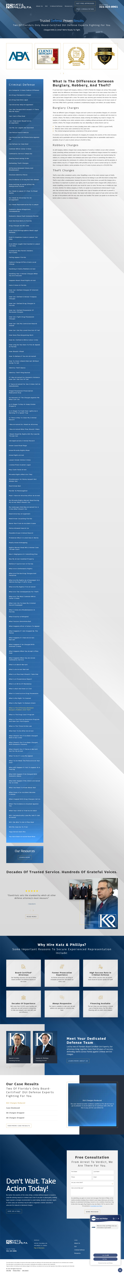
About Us (77, 1243)
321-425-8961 (108, 6)
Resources (77, 1253)
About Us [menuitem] (39, 6)
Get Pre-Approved (85, 3)
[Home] (19, 6)
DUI (75, 1246)
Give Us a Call (14, 1211)
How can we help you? (77, 1188)
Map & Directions (39, 1248)
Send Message (92, 1212)
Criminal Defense (79, 1250)
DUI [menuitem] (46, 6)
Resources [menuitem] (68, 6)
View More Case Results (19, 1126)
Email (95, 1177)
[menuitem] (24, 90)
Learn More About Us (78, 1061)
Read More (32, 916)
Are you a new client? (77, 1182)
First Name (74, 1171)
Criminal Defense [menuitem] (56, 6)
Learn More (24, 857)
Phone (73, 1177)
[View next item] (63, 73)
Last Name (96, 1171)
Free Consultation (85, 9)
